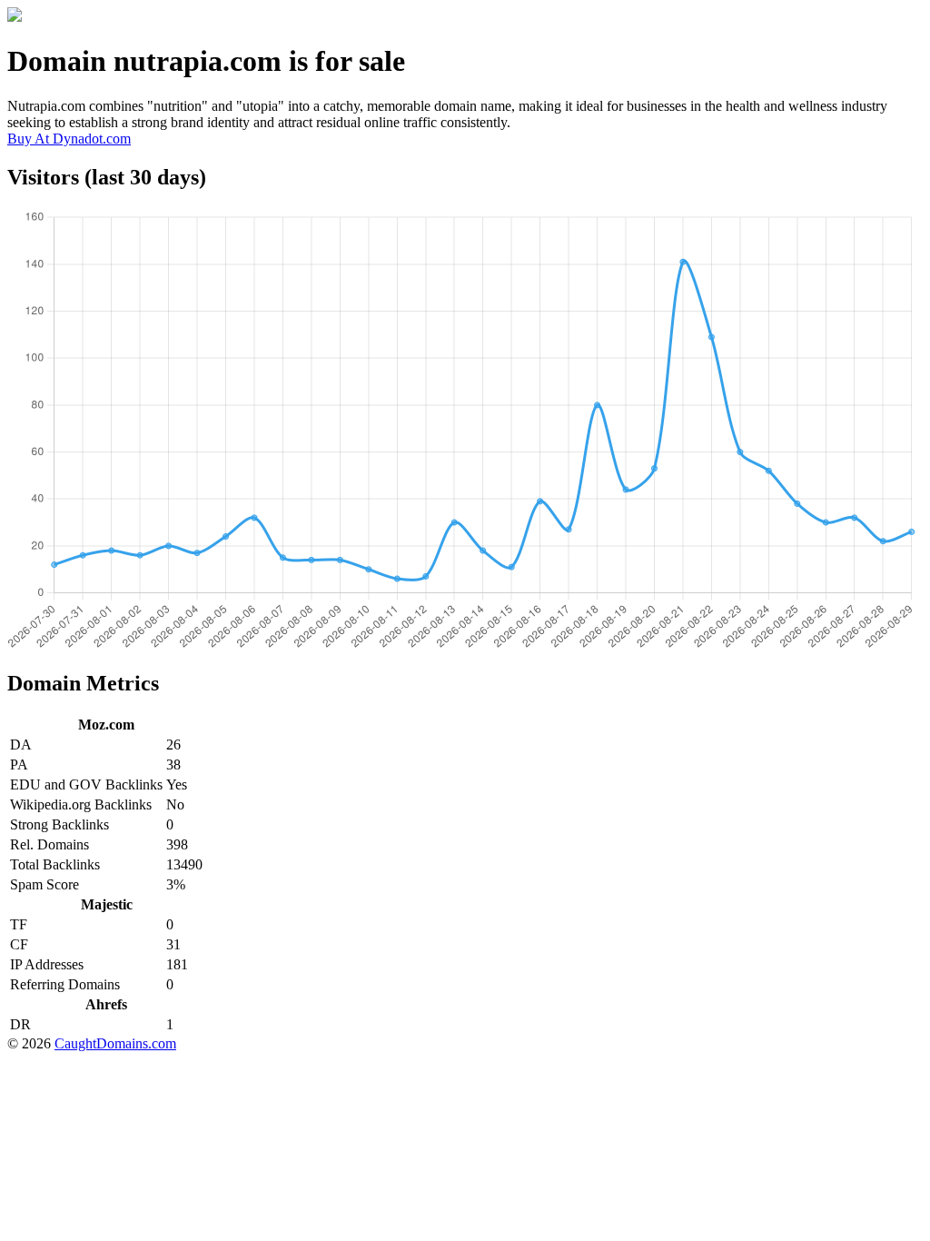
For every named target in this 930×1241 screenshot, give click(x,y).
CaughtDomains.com (115, 1043)
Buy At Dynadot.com (69, 138)
